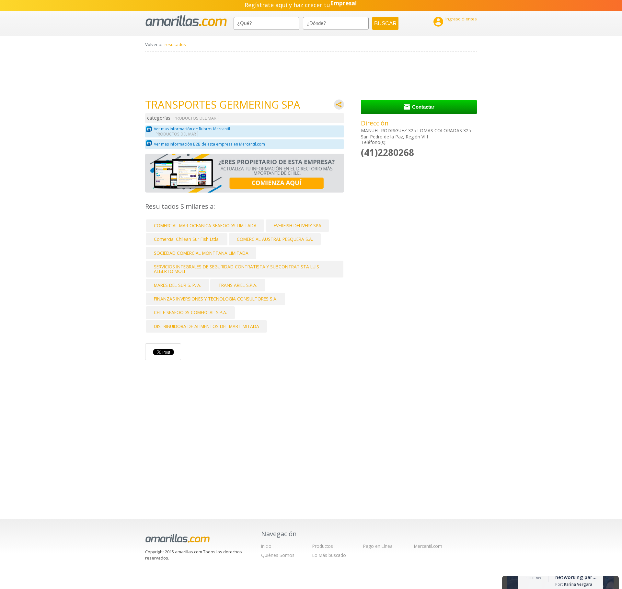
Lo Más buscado (329, 555)
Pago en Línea (378, 546)
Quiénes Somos (277, 555)
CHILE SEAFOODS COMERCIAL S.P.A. (190, 312)
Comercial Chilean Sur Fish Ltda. (187, 239)
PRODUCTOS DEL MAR (195, 118)
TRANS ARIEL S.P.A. (237, 285)
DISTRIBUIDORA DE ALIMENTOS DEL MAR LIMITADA (206, 326)
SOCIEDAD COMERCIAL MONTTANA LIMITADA (201, 253)
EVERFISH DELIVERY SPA (297, 225)
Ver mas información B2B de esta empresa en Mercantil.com (209, 144)
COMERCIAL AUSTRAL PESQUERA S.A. (275, 239)
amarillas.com (186, 21)
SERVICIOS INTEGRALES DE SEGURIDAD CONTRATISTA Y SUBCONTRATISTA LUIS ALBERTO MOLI (236, 269)
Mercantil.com (428, 546)
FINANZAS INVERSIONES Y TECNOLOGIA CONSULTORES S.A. (215, 299)
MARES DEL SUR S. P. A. (177, 285)
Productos (322, 546)
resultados (175, 44)
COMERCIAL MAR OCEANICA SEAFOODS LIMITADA (205, 225)
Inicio (266, 546)
